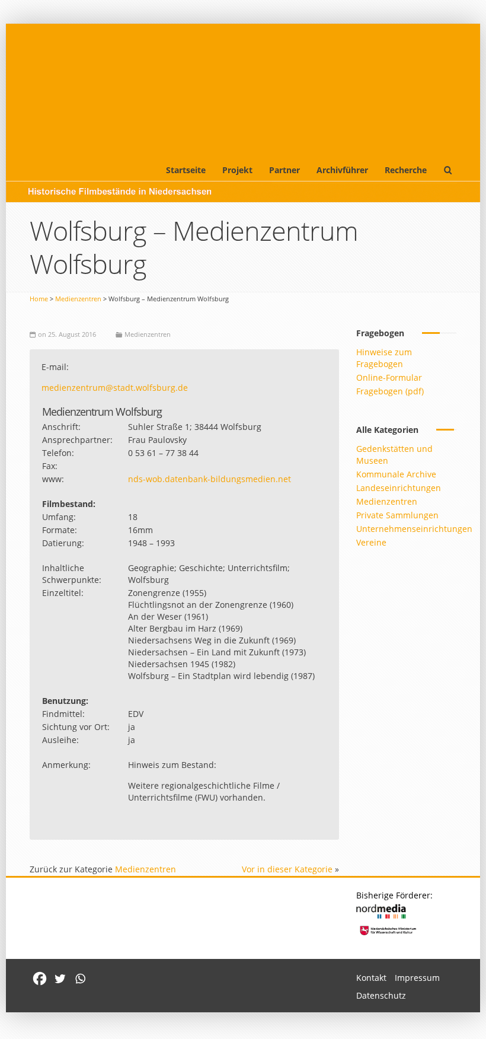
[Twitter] (60, 978)
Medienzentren (78, 298)
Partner (284, 170)
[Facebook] (40, 978)
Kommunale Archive (396, 474)
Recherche (406, 170)
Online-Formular (389, 377)
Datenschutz (381, 995)
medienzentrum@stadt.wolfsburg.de (114, 387)
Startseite (186, 170)
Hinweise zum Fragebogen (384, 357)
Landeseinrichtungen (398, 487)
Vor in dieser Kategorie (287, 869)
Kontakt (371, 977)
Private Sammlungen (397, 515)
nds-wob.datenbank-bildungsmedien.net (209, 479)
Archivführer (342, 170)
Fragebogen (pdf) (390, 391)
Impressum (417, 977)
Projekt (237, 170)
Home (39, 298)
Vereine (371, 542)
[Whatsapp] (80, 978)
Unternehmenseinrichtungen (414, 528)
